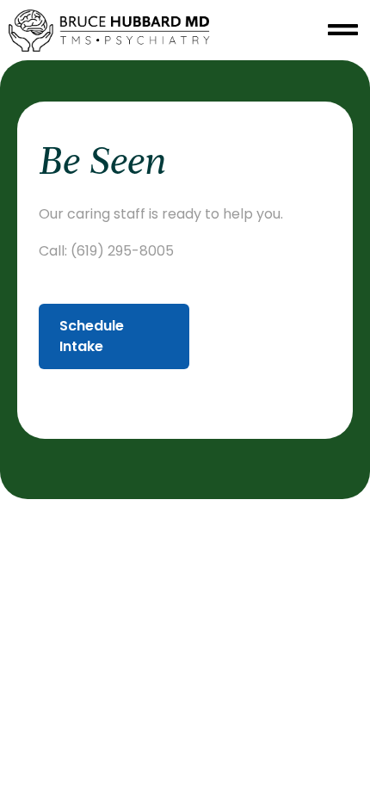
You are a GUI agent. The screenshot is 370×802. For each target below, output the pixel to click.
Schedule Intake (91, 336)
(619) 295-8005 (122, 251)
